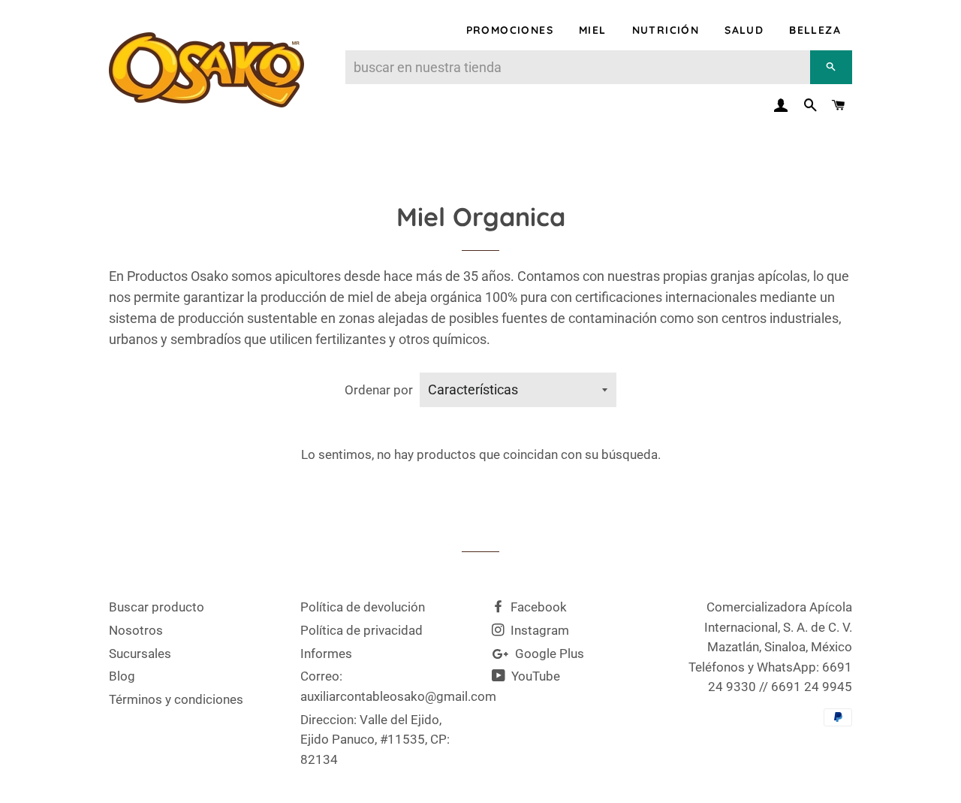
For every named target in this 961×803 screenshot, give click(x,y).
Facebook (537, 606)
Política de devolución (362, 606)
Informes (326, 653)
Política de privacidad (361, 630)
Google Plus (548, 653)
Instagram (538, 630)
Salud (744, 30)
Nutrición (666, 30)
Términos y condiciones (176, 699)
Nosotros (136, 630)
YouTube (534, 676)
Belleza (815, 30)
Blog (122, 676)
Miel (593, 30)
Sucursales (140, 653)
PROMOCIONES (509, 30)
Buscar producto (156, 606)
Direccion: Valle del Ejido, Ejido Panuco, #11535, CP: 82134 (375, 739)
